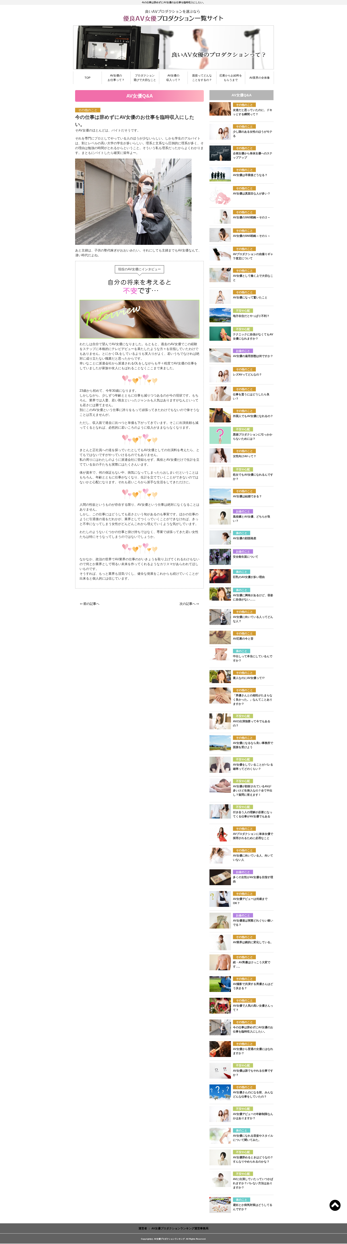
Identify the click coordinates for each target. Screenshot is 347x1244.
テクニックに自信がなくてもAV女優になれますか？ (253, 336)
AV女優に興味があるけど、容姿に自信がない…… (253, 597)
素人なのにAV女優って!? (249, 677)
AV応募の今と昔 (243, 638)
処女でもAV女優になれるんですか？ (253, 476)
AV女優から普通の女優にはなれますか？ (253, 1051)
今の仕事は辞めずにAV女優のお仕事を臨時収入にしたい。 (253, 1029)
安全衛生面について (245, 556)
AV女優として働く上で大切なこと (253, 278)
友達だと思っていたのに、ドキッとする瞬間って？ (252, 112)
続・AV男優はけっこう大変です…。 (251, 964)
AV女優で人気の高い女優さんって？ (253, 1007)
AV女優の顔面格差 (244, 538)
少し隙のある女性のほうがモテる (252, 133)
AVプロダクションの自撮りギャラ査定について (253, 256)
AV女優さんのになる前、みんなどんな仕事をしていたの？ (253, 1094)
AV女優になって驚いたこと (250, 297)
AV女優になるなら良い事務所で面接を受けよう (253, 745)
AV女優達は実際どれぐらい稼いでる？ (253, 922)
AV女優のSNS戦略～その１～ (251, 235)
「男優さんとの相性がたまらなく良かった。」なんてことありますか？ (252, 699)
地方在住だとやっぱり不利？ (251, 315)
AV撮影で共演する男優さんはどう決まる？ (253, 986)
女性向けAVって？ (244, 456)
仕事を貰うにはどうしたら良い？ (251, 396)
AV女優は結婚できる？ (247, 496)
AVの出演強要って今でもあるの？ (251, 723)
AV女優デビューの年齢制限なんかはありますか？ (253, 1116)
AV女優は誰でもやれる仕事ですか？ (253, 1072)
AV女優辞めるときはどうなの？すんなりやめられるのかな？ (253, 1159)
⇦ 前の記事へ (89, 603)
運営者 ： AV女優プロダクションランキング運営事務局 (173, 1228)
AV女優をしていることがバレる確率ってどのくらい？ (253, 766)
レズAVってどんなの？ (247, 374)
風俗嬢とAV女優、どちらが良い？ (251, 518)
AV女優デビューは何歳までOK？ (250, 901)
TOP (87, 77)
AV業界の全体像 (259, 77)
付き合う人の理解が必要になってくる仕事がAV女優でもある (252, 814)
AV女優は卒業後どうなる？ (250, 175)
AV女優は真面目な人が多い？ (251, 193)
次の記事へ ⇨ (189, 603)
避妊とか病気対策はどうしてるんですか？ (252, 1207)
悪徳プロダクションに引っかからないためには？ (252, 436)
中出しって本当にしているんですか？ (252, 658)
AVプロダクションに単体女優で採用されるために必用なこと (253, 836)
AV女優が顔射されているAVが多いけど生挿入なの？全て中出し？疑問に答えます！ (252, 790)
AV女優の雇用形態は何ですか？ (253, 356)
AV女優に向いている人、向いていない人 (253, 857)
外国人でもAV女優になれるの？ (253, 416)
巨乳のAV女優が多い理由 (249, 577)
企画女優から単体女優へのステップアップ (252, 155)
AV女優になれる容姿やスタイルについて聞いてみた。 (253, 1137)
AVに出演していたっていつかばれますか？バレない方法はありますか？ (253, 1183)
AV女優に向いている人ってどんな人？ (253, 619)
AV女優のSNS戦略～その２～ (251, 217)
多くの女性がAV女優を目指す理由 (253, 879)
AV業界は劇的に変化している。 (253, 942)
